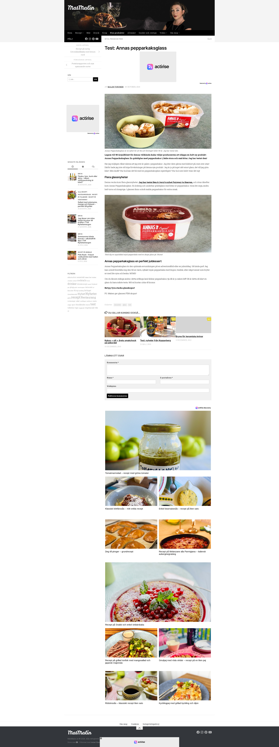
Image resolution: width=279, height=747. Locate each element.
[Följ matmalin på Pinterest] (93, 38)
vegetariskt (90, 308)
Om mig (174, 33)
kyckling (81, 290)
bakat (87, 277)
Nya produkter (117, 33)
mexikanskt (72, 294)
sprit (73, 305)
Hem (69, 33)
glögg (72, 287)
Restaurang (88, 297)
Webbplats (111, 386)
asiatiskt (81, 277)
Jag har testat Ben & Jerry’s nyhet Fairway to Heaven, (166, 182)
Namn (110, 377)
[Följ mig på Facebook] (86, 38)
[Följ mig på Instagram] (89, 38)
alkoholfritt (72, 277)
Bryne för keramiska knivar (189, 336)
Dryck (96, 33)
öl (68, 311)
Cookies (135, 724)
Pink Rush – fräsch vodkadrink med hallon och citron (88, 257)
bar (90, 277)
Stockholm (80, 304)
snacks (94, 301)
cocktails (81, 280)
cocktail (74, 281)
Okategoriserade (84, 194)
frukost (94, 284)
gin (68, 287)
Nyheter (91, 294)
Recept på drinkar (85, 252)
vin (96, 307)
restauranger (72, 301)
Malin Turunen (115, 87)
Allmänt (131, 33)
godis (75, 287)
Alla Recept (82, 192)
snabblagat (83, 301)
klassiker (71, 291)
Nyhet (81, 294)
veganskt (81, 308)
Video (162, 33)
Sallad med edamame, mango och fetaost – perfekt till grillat (87, 204)
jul (93, 287)
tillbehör (71, 308)
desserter (117, 305)
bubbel (94, 277)
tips (76, 308)
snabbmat (89, 301)
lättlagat (87, 290)
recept (75, 297)
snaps (69, 305)
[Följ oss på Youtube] (96, 38)
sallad (77, 301)
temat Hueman (97, 742)
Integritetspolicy (151, 724)
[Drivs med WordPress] (77, 742)
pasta (69, 298)
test (129, 305)
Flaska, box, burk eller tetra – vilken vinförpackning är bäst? (87, 179)
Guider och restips (148, 33)
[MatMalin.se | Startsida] (81, 7)
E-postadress (166, 377)
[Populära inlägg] (83, 166)
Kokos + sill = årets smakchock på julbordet (120, 341)
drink (88, 281)
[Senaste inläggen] (73, 166)
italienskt (88, 287)
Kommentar (113, 362)
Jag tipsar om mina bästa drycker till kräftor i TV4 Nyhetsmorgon (86, 221)
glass (124, 305)
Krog (104, 33)
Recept (78, 33)
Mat (88, 33)
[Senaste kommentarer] (93, 166)
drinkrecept (82, 284)
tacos (88, 305)
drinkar (72, 283)
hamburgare (81, 287)
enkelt (89, 284)
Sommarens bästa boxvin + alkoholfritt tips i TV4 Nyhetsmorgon (86, 239)
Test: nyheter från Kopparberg (155, 340)
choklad (70, 281)
